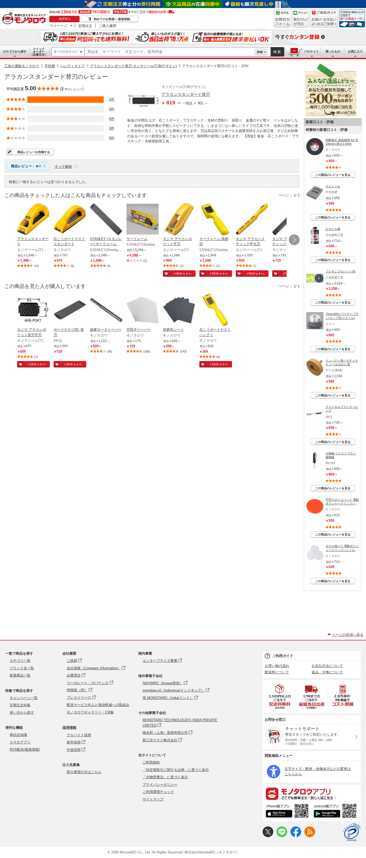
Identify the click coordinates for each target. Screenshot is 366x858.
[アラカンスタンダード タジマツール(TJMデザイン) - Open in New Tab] (33, 219)
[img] (25, 18)
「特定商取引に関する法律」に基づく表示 (176, 770)
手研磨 (49, 66)
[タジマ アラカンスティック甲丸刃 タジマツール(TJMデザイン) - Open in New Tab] (252, 219)
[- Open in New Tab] (280, 696)
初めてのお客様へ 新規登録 (112, 19)
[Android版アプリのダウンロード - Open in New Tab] (336, 811)
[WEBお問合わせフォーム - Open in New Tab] (282, 18)
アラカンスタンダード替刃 (186, 94)
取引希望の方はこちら (84, 772)
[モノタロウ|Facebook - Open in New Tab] (295, 836)
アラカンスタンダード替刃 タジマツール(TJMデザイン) (133, 66)
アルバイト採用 (79, 735)
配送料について (277, 672)
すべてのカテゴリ (65, 51)
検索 (277, 52)
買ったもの (333, 51)
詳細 (260, 52)
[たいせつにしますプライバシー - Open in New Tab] (351, 832)
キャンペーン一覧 (24, 698)
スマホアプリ (20, 742)
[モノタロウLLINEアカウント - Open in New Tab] (282, 836)
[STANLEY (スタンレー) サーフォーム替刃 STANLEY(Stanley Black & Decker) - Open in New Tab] (106, 219)
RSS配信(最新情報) (25, 749)
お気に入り (355, 51)
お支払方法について (327, 666)
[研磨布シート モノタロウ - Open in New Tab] (179, 310)
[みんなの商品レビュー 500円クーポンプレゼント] (330, 115)
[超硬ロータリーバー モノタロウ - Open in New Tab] (106, 310)
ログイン (64, 18)
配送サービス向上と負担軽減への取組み (98, 705)
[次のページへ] (294, 239)
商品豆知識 (18, 735)
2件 (111, 99)
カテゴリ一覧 (20, 661)
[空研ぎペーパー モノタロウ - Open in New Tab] (142, 310)
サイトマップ (153, 799)
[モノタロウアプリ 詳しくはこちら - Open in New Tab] (312, 793)
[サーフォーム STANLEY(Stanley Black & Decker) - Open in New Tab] (142, 219)
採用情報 (69, 728)
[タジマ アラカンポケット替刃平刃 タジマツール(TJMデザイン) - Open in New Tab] (33, 310)
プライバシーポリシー (160, 785)
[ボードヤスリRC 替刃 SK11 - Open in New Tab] (70, 310)
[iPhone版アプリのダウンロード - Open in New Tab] (287, 811)
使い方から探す (22, 713)
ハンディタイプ (72, 66)
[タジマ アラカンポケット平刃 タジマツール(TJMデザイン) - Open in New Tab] (179, 219)
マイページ (58, 26)
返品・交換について (327, 672)
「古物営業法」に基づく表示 (165, 777)
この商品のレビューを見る (332, 174)
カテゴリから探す (15, 51)
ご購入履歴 (107, 26)
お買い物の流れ (277, 666)
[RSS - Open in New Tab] (309, 836)
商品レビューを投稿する (33, 152)
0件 (111, 109)
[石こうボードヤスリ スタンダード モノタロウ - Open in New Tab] (70, 219)
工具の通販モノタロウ (21, 66)
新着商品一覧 (20, 675)
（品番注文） (39, 51)
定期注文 (85, 26)
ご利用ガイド (282, 656)
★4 (26, 166)
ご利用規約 (151, 762)
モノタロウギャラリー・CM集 (90, 712)
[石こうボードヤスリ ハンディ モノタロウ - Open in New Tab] (215, 310)
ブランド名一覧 (22, 668)
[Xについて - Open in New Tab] (268, 836)
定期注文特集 (20, 705)
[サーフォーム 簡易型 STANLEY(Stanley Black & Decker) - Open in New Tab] (215, 219)
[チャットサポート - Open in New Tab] (300, 18)
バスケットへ (182, 273)
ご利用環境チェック (158, 792)
